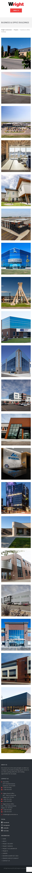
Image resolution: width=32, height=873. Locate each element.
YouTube (6, 830)
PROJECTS (5, 851)
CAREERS (4, 853)
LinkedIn (5, 828)
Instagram (6, 825)
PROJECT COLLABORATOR (9, 848)
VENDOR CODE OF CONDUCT (10, 858)
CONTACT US (6, 860)
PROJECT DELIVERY (7, 843)
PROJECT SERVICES (7, 846)
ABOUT (4, 841)
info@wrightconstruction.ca (10, 814)
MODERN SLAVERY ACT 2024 (10, 856)
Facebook (6, 822)
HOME (4, 839)
